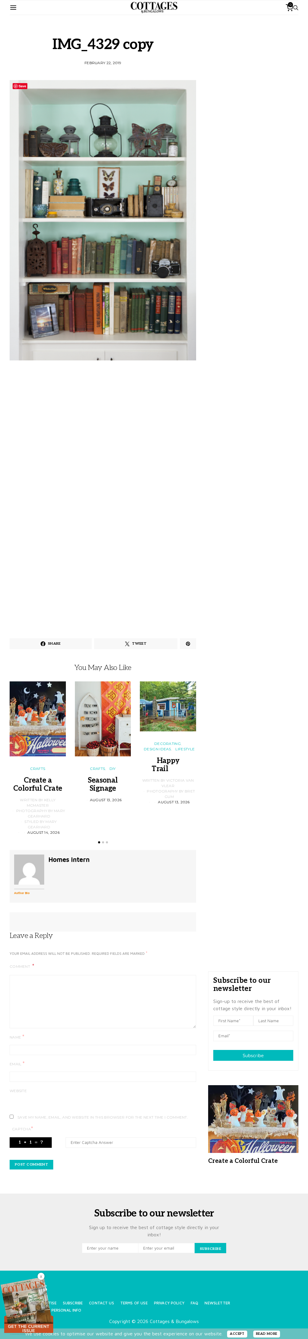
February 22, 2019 (103, 63)
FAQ (194, 1303)
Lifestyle (185, 749)
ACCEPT (237, 1334)
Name (17, 1037)
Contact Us (101, 1303)
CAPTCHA (22, 1129)
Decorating (167, 743)
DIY (112, 768)
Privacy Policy (169, 1303)
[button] (99, 842)
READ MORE (266, 1334)
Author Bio (21, 893)
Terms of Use (134, 1303)
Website (18, 1090)
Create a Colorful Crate (37, 784)
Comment (20, 966)
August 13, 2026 (106, 800)
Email (17, 1064)
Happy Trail (168, 764)
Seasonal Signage (103, 784)
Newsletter (217, 1303)
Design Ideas (157, 749)
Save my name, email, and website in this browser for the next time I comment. (102, 1117)
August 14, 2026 (43, 832)
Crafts (37, 768)
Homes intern (69, 859)
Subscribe (253, 1055)
